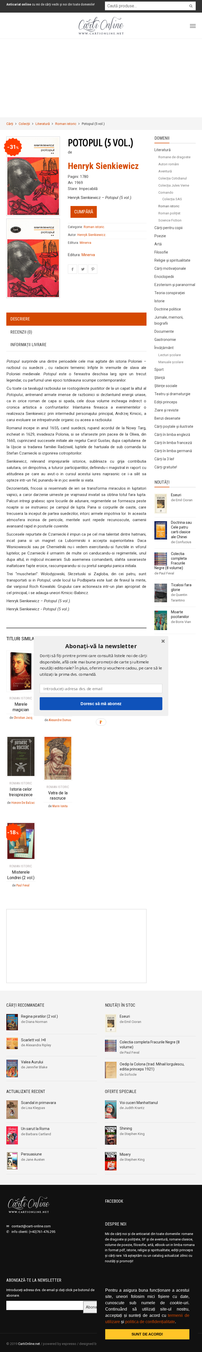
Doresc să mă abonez (100, 703)
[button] (101, 646)
